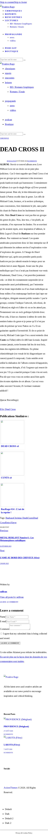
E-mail (3, 621)
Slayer (13, 522)
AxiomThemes (10, 787)
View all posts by (12, 597)
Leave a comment (9, 602)
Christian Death (20, 518)
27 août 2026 (8, 731)
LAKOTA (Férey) (12, 744)
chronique (4, 138)
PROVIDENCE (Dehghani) (16, 726)
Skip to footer (20, 2)
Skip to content (7, 2)
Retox (8, 522)
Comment (4, 629)
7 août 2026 (8, 749)
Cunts (30, 518)
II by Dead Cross (8, 409)
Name (2, 616)
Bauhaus (10, 518)
